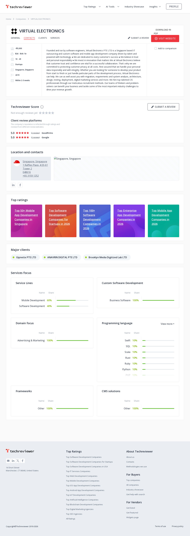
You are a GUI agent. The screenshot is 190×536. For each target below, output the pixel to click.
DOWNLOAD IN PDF (162, 31)
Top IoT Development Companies (81, 495)
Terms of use (160, 526)
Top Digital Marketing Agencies (80, 509)
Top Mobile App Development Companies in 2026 (162, 217)
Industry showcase (134, 489)
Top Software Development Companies (84, 457)
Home (8, 19)
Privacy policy (177, 526)
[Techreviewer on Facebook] (22, 460)
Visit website (167, 38)
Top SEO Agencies (74, 514)
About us (130, 457)
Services (55, 37)
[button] (116, 168)
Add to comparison (167, 48)
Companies (21, 19)
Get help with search (135, 494)
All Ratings (70, 518)
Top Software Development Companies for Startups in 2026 (59, 217)
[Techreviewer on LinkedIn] (13, 460)
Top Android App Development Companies (85, 490)
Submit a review (164, 106)
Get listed (130, 508)
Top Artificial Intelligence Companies (82, 499)
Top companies (133, 480)
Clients (42, 37)
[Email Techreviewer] (8, 460)
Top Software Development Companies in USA (87, 466)
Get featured (132, 512)
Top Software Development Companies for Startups (89, 461)
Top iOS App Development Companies (83, 485)
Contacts (29, 37)
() (35, 133)
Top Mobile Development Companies (82, 480)
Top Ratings (89, 6)
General (15, 37)
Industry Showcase (134, 6)
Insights (153, 6)
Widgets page (132, 517)
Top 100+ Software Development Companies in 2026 (92, 219)
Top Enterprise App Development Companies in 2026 (129, 217)
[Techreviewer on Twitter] (17, 460)
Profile (174, 6)
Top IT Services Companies (78, 471)
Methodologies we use (136, 466)
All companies (132, 485)
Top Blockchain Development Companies (84, 504)
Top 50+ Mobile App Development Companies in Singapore (26, 217)
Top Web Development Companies (81, 476)
